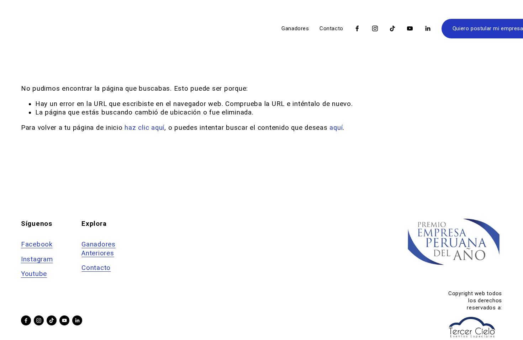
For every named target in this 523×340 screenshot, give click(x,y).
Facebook (37, 244)
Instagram (37, 259)
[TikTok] (392, 28)
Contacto (331, 28)
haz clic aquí (144, 128)
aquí (336, 128)
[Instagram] (375, 28)
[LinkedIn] (427, 28)
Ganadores (295, 28)
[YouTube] (409, 28)
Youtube (34, 274)
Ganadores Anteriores (98, 248)
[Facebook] (357, 28)
